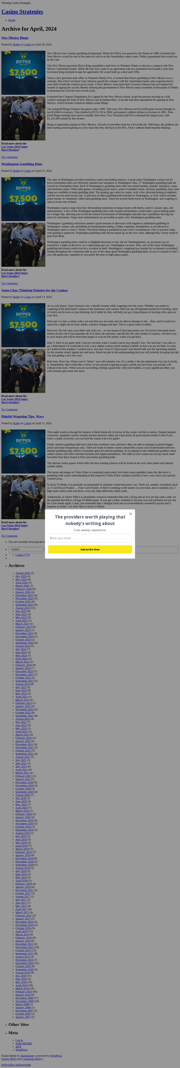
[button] (90, 520)
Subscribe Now (90, 549)
